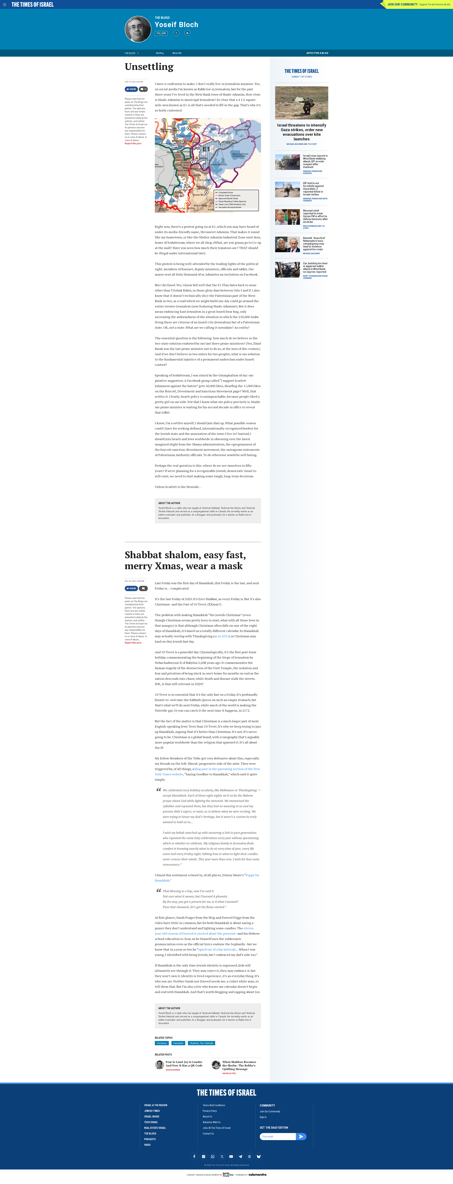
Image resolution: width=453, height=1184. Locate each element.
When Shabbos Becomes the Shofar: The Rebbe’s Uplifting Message (239, 1065)
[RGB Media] (229, 1175)
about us (207, 1116)
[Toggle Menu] (4, 4)
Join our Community (402, 4)
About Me (176, 53)
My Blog (160, 53)
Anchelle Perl (229, 1073)
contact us (208, 1133)
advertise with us (211, 1122)
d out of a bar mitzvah (220, 949)
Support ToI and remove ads (434, 4)
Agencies (307, 173)
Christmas (162, 1043)
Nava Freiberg (310, 226)
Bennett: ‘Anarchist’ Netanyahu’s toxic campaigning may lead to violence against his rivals (314, 244)
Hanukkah (178, 1043)
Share (132, 89)
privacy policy (210, 1110)
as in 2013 (221, 636)
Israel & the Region (155, 1105)
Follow (161, 33)
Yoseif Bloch (177, 25)
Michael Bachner (295, 144)
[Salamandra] (257, 1174)
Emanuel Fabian (310, 171)
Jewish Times (152, 1110)
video (147, 1144)
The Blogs (162, 17)
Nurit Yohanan (310, 276)
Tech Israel (151, 1122)
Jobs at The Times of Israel (217, 1127)
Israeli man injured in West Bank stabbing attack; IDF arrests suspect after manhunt (315, 161)
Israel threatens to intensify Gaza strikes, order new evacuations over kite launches (301, 132)
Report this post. (133, 143)
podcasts (150, 1139)
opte (201, 949)
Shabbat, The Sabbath (201, 1043)
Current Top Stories (302, 77)
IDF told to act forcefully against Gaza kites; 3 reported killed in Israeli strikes (313, 189)
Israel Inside (151, 1116)
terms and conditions (214, 1105)
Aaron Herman (173, 1070)
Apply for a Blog (317, 53)
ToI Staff (312, 144)
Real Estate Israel (155, 1127)
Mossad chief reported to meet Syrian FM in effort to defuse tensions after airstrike (315, 216)
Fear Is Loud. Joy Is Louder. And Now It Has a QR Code (184, 1063)
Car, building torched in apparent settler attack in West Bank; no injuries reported (315, 267)
